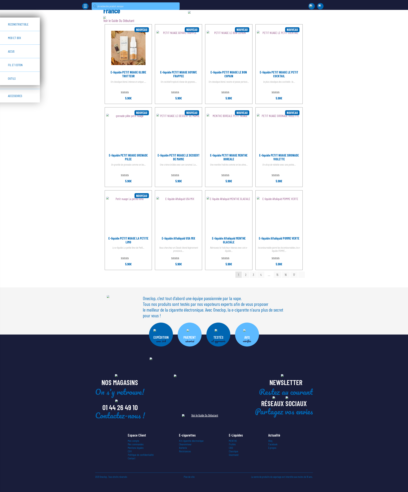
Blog (270, 440)
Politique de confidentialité (141, 454)
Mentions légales (136, 447)
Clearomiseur (185, 444)
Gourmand (233, 454)
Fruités (232, 444)
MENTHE (233, 440)
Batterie (183, 447)
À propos (272, 447)
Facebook (272, 444)
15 (277, 275)
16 (286, 275)
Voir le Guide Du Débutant (204, 415)
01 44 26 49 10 (120, 407)
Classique (233, 451)
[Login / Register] (320, 6)
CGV (130, 451)
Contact (131, 458)
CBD (231, 447)
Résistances (185, 451)
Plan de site (189, 476)
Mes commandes (136, 444)
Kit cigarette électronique (191, 440)
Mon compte (133, 440)
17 (294, 275)
